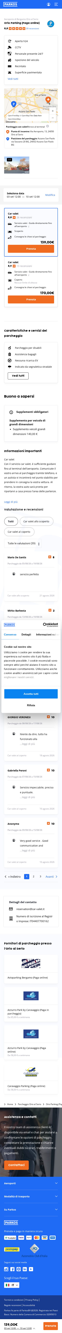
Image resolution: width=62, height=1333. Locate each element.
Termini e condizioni (13, 1299)
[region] (31, 105)
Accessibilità (29, 1305)
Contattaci (16, 1165)
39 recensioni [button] (32, 28)
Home (10, 1104)
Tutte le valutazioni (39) (21, 543)
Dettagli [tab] (26, 634)
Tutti (11, 521)
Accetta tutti (31, 693)
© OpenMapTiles (26, 115)
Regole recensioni (12, 1305)
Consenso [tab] (10, 634)
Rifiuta (31, 705)
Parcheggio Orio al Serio (29, 1104)
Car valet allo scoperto (36, 521)
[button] (48, 100)
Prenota (31, 248)
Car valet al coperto (19, 531)
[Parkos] (10, 4)
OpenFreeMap (13, 115)
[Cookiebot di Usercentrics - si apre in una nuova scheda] (43, 625)
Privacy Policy (31, 1299)
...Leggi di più (27, 743)
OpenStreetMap (14, 119)
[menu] (47, 127)
